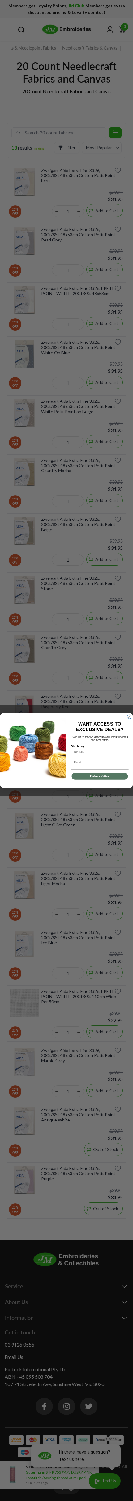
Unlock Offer (99, 776)
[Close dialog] (129, 717)
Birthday (78, 746)
